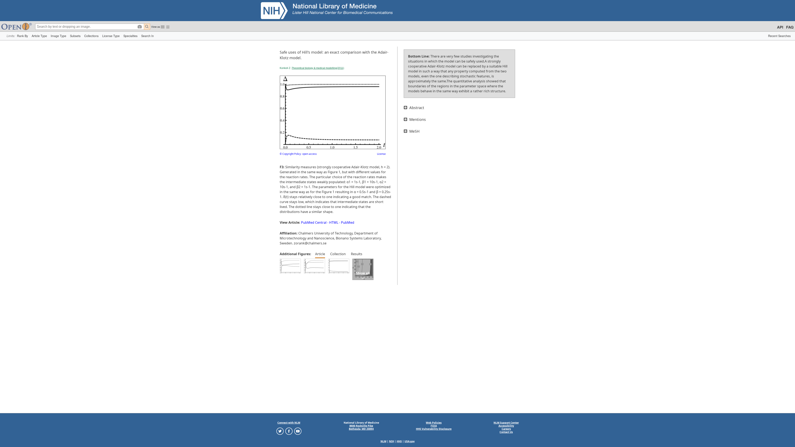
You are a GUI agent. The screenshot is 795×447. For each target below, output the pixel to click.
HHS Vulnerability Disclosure (434, 429)
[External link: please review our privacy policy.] (280, 431)
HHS (399, 441)
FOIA (434, 426)
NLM (383, 441)
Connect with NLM (288, 422)
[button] (22, 36)
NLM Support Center (506, 422)
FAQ (790, 27)
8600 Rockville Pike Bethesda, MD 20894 (361, 427)
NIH (391, 441)
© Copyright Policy (290, 154)
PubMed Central (313, 222)
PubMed (347, 222)
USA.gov (410, 441)
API (780, 27)
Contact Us (506, 432)
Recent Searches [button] (779, 36)
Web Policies (434, 422)
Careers (506, 429)
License (381, 154)
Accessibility (506, 426)
